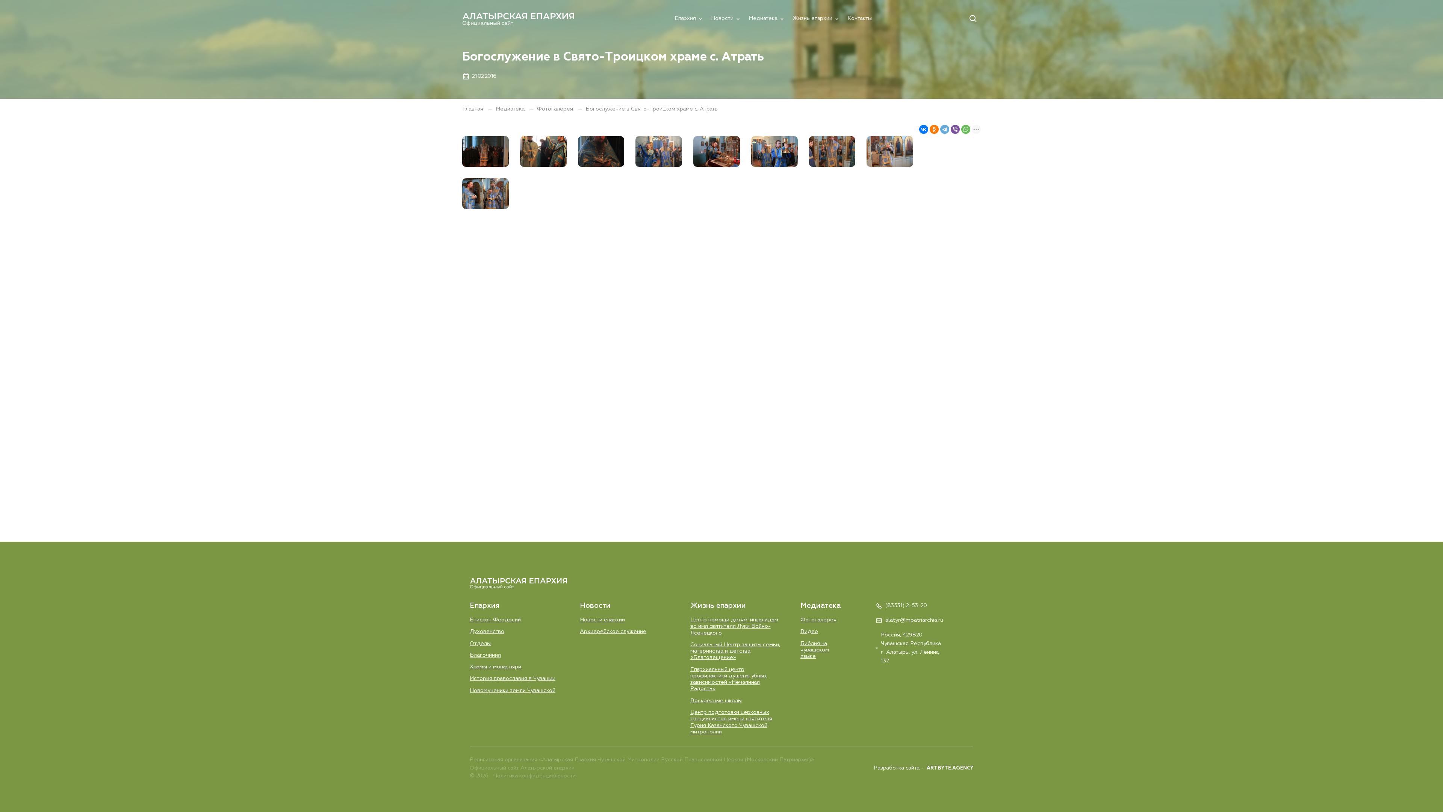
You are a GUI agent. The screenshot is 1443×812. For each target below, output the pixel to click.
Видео (809, 631)
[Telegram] (944, 129)
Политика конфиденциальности (534, 776)
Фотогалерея (556, 109)
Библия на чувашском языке (814, 650)
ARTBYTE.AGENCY (950, 768)
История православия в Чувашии (512, 678)
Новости (722, 18)
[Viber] (955, 129)
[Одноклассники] (934, 129)
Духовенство (487, 631)
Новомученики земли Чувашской (512, 690)
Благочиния (485, 655)
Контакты (859, 18)
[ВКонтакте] (923, 129)
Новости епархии (602, 620)
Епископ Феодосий (495, 620)
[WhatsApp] (965, 129)
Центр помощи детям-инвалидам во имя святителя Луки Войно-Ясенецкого (734, 626)
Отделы (480, 643)
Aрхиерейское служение (613, 631)
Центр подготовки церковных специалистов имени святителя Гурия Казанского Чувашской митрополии (731, 722)
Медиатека (763, 18)
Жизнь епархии (812, 18)
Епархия (685, 18)
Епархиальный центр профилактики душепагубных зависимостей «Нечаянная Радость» (728, 679)
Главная (473, 109)
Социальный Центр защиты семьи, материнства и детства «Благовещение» (735, 651)
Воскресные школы (716, 700)
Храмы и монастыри (495, 667)
